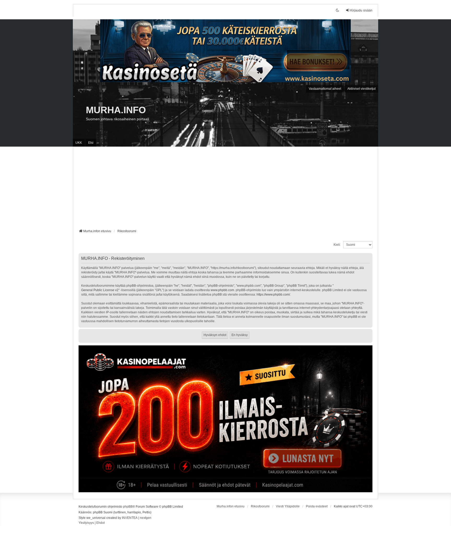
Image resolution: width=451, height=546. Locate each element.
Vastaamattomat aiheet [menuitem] (325, 89)
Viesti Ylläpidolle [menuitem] (288, 506)
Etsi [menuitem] (90, 143)
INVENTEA (130, 518)
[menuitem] (86, 523)
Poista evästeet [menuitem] (317, 506)
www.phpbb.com (222, 290)
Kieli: (337, 245)
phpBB (128, 506)
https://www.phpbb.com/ (273, 294)
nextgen (145, 518)
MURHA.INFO (116, 110)
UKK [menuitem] (78, 143)
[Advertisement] (225, 189)
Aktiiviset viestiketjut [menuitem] (361, 89)
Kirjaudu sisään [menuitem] (361, 10)
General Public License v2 (99, 290)
